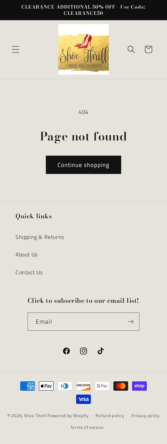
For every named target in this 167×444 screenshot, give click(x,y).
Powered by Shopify (68, 415)
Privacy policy (145, 415)
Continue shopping (83, 164)
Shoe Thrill (35, 415)
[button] (15, 49)
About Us (27, 254)
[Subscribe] (130, 321)
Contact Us (29, 272)
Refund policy (110, 415)
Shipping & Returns (40, 237)
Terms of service (87, 427)
